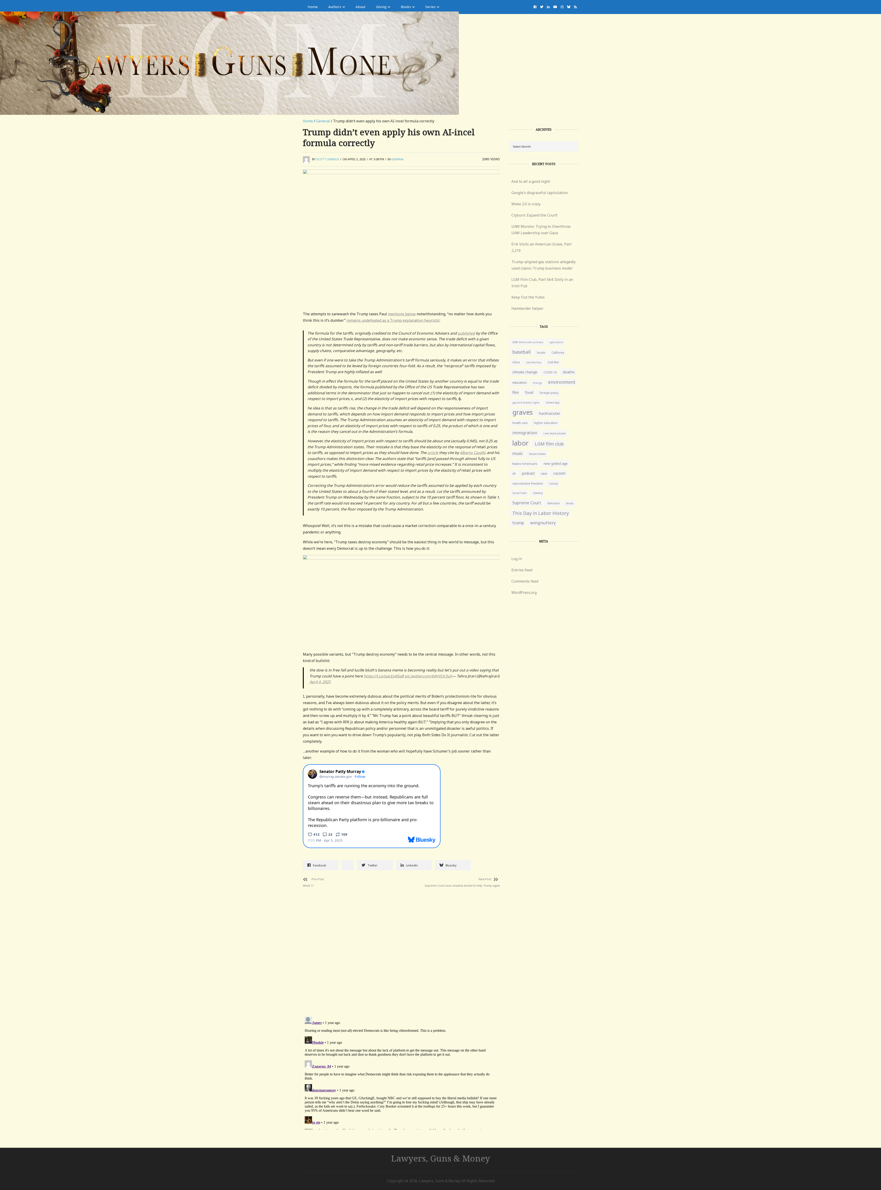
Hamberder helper (527, 308)
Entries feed (521, 569)
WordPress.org (524, 592)
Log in (516, 558)
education (519, 382)
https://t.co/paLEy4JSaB (384, 676)
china (516, 362)
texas (570, 503)
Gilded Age (553, 402)
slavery (538, 493)
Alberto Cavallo (473, 452)
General (323, 121)
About (360, 6)
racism (559, 473)
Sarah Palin (519, 493)
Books (406, 6)
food (529, 392)
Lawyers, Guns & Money (440, 1158)
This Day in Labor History (540, 513)
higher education (546, 423)
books (541, 353)
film (515, 392)
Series (430, 6)
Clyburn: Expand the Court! (534, 215)
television (553, 503)
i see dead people (554, 433)
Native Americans (524, 464)
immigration (524, 432)
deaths (569, 372)
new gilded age (556, 463)
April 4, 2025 (320, 681)
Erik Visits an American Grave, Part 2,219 (541, 247)
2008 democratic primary (527, 342)
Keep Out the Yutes (528, 297)
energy (537, 382)
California (558, 353)
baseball (521, 352)
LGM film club (549, 444)
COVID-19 (550, 372)
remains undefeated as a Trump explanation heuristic (393, 320)
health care (520, 423)
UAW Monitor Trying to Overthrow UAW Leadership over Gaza (541, 229)
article (432, 452)
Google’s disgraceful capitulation (539, 192)
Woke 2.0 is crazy (526, 203)
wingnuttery (543, 523)
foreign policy (549, 393)
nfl (514, 474)
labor (520, 443)
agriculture (556, 342)
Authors (334, 6)
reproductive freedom (527, 483)
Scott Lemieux (327, 159)
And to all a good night (530, 181)
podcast (528, 473)
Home (313, 6)
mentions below (402, 313)
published (466, 333)
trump (518, 522)
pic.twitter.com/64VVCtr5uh (428, 676)
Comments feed (524, 581)
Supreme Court (526, 502)
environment (561, 382)
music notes (537, 454)
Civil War (553, 362)
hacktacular (549, 413)
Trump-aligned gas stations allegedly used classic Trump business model (543, 265)
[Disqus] (401, 948)
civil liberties (533, 362)
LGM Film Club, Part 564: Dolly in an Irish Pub (542, 282)
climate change (524, 372)
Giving (381, 6)
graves (522, 412)
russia (553, 483)
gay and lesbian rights (526, 402)
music (517, 453)
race (544, 473)
